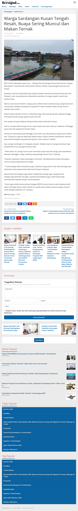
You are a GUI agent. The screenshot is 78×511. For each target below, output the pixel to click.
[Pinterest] (30, 203)
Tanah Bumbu (8, 418)
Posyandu (7, 428)
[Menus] (74, 2)
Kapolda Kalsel (8, 437)
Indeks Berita (17, 508)
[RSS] (35, 203)
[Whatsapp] (31, 218)
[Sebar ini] (6, 218)
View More (39, 340)
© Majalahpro (6, 508)
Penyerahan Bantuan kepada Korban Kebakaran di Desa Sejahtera (17, 211)
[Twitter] (25, 203)
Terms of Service (28, 508)
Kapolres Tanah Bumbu (11, 441)
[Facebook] (20, 203)
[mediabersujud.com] (11, 2)
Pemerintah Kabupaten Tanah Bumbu (17, 432)
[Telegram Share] (24, 218)
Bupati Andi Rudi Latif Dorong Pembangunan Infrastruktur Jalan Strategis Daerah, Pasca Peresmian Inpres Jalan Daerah (10, 253)
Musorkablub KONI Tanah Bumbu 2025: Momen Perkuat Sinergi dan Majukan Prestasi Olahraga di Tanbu (39, 423)
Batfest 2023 (8, 409)
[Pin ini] (18, 218)
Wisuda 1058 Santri (10, 449)
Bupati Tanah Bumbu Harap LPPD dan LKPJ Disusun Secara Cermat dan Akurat (58, 211)
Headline (6, 413)
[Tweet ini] (12, 218)
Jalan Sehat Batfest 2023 (12, 445)
